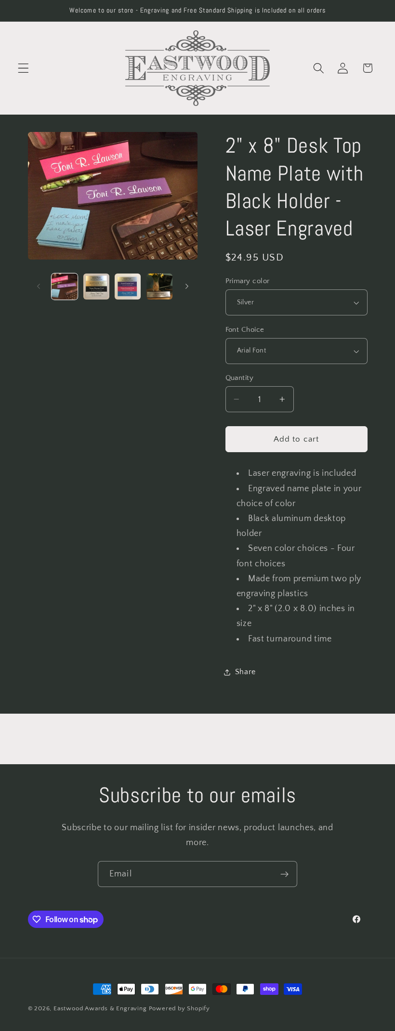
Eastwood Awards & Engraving (100, 1008)
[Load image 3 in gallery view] (128, 287)
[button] (23, 68)
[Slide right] (187, 286)
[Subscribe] (284, 874)
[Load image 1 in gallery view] (65, 287)
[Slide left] (38, 286)
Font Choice (244, 330)
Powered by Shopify (180, 1008)
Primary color (247, 281)
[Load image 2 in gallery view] (96, 287)
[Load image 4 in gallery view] (159, 287)
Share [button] (245, 671)
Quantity (239, 378)
